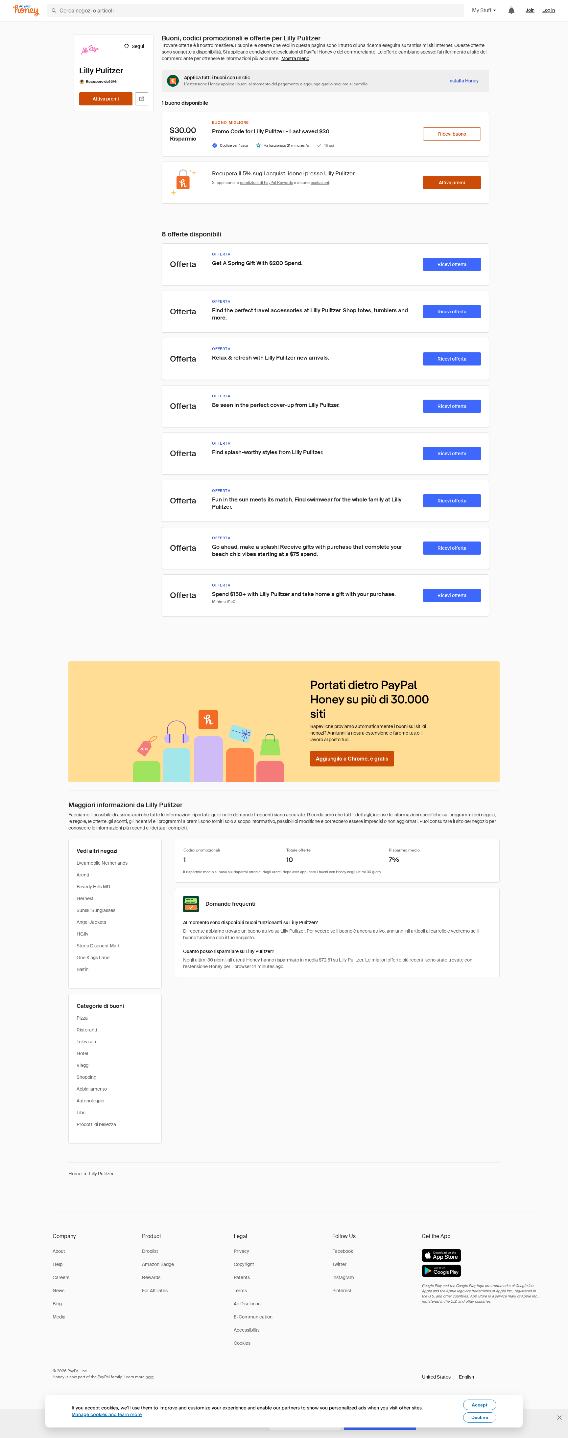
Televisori (86, 1042)
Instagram (343, 1277)
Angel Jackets (91, 922)
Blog (57, 1304)
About (59, 1251)
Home (75, 1174)
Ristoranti (87, 1030)
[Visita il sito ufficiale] (141, 98)
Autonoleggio (90, 1101)
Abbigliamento (92, 1089)
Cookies (242, 1343)
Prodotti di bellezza (96, 1124)
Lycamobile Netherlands (102, 863)
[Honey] (26, 10)
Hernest (85, 898)
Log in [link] (548, 10)
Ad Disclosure (248, 1304)
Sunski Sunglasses (96, 910)
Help (57, 1264)
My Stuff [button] (481, 10)
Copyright (244, 1264)
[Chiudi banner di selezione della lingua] (559, 1417)
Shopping (86, 1077)
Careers (61, 1277)
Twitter (339, 1264)
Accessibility (247, 1330)
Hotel (82, 1053)
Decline (479, 1417)
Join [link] (530, 10)
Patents (242, 1277)
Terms (240, 1291)
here (150, 1377)
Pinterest (341, 1291)
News (58, 1291)
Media (59, 1317)
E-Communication (253, 1317)
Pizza (82, 1018)
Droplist (150, 1251)
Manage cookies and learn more (107, 1414)
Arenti (83, 875)
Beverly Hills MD (93, 887)
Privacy (241, 1251)
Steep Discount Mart (98, 946)
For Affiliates (155, 1291)
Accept (479, 1404)
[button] (448, 1377)
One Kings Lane (93, 958)
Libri (81, 1113)
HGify (82, 934)
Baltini (83, 969)
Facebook (342, 1251)
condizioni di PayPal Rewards (266, 182)
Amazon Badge (158, 1264)
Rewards (151, 1277)
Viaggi (83, 1065)
